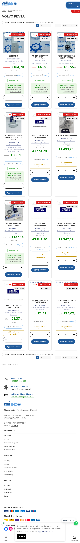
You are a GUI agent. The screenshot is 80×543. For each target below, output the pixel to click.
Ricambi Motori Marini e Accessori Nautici (20, 410)
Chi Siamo (7, 436)
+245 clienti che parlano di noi (22, 397)
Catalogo (7, 461)
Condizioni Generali (10, 468)
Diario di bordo (9, 446)
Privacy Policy (8, 471)
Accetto (22, 536)
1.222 (65, 25)
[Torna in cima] (76, 530)
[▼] (4, 522)
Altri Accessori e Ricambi (40, 63)
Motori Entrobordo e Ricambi (40, 143)
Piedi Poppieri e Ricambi (11, 61)
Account (7, 485)
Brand (10, 11)
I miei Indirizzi (8, 492)
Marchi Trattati (9, 450)
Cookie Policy (8, 475)
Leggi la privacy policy (46, 531)
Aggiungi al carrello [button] (13, 105)
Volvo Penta (15, 151)
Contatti (7, 439)
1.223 (71, 25)
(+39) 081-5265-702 (18, 381)
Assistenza (7, 464)
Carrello (6, 496)
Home (4, 11)
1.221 (58, 25)
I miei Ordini (8, 489)
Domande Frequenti (11, 443)
